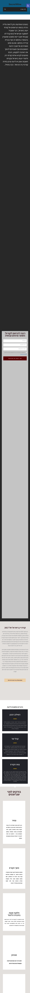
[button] (15, 680)
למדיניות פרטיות (23, 354)
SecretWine (15, 4)
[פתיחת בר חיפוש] (5, 9)
